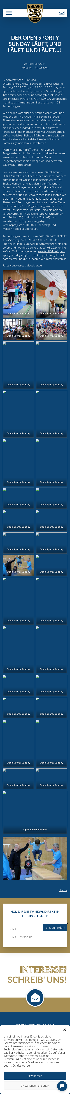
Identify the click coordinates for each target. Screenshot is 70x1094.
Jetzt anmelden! (55, 928)
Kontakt (61, 13)
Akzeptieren (35, 1076)
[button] (64, 1029)
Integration (41, 67)
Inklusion (27, 67)
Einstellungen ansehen (35, 1085)
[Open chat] (62, 1086)
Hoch (63, 890)
